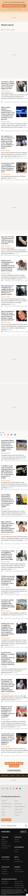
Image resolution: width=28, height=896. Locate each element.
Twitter (1, 434)
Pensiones (16, 815)
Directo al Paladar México (7, 887)
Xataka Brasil (4, 883)
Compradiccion (5, 873)
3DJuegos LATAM (18, 881)
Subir (22, 831)
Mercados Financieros (7, 803)
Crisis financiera (18, 812)
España (3, 812)
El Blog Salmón (17, 869)
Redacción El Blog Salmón (12, 102)
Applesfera (4, 843)
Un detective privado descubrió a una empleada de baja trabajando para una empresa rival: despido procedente (8, 604)
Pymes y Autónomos (19, 871)
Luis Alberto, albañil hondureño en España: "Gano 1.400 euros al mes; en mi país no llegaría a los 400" (8, 85)
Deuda (3, 815)
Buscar (26, 825)
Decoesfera (4, 871)
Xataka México (5, 881)
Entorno (18, 775)
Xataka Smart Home (6, 845)
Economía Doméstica (7, 806)
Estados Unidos (18, 809)
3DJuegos (16, 839)
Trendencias (4, 869)
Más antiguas (14, 766)
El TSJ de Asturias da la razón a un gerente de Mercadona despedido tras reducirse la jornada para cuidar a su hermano (8, 581)
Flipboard (11, 434)
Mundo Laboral (5, 91)
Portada (20, 763)
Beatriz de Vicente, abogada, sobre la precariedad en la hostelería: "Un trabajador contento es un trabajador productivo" (8, 712)
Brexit (23, 775)
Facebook (5, 434)
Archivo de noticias (14, 770)
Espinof (16, 851)
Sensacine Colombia (19, 885)
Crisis (13, 29)
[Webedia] (5, 832)
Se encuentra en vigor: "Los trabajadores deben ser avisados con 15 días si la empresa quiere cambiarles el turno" (8, 167)
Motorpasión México (19, 887)
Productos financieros (19, 806)
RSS (8, 434)
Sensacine (16, 849)
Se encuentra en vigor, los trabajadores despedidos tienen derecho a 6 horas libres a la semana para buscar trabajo (7, 555)
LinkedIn (15, 434)
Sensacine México (18, 883)
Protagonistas (5, 534)
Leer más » (24, 156)
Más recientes (9, 763)
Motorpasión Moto (18, 861)
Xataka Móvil (4, 841)
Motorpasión (17, 859)
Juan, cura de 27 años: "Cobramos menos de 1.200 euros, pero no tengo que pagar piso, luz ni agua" (7, 240)
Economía (4, 666)
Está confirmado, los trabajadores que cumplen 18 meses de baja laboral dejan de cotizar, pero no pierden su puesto (7, 290)
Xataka (3, 839)
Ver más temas (6, 819)
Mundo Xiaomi (5, 847)
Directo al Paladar (6, 859)
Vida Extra (16, 841)
